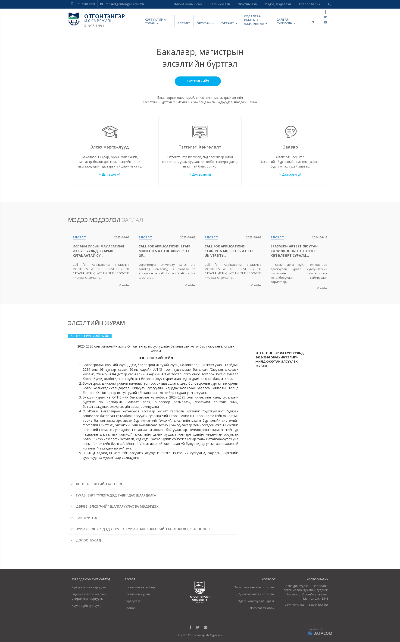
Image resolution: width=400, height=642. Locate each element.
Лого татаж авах (262, 608)
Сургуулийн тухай (155, 21)
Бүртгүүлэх (133, 601)
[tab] (155, 339)
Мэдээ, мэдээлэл (278, 4)
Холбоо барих (309, 4)
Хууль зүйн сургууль (86, 606)
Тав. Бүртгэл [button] (86, 517)
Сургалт (227, 23)
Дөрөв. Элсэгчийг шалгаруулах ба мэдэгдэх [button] (117, 506)
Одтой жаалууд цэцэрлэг (256, 601)
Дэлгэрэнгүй (111, 174)
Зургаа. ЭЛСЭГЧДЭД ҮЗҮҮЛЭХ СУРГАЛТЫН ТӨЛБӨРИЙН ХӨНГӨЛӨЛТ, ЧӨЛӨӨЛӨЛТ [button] (143, 529)
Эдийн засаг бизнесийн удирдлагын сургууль (89, 596)
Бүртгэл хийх (198, 81)
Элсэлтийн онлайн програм (254, 587)
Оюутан (204, 23)
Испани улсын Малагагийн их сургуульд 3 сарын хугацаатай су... (98, 251)
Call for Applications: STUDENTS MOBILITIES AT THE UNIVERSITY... (229, 251)
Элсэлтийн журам (137, 594)
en (312, 22)
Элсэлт (184, 23)
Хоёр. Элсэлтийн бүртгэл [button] (98, 484)
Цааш (125, 285)
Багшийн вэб (220, 4)
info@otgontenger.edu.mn (124, 4)
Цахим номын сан (188, 4)
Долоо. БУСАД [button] (88, 540)
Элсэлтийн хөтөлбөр (140, 587)
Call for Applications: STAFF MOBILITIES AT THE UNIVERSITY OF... (164, 251)
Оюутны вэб (247, 4)
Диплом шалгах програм (256, 594)
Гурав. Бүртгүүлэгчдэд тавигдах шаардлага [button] (115, 495)
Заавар (130, 608)
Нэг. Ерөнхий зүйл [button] (92, 336)
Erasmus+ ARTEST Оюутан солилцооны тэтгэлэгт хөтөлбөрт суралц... (294, 251)
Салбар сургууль (284, 21)
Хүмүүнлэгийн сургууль (89, 587)
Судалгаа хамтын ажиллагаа (254, 20)
